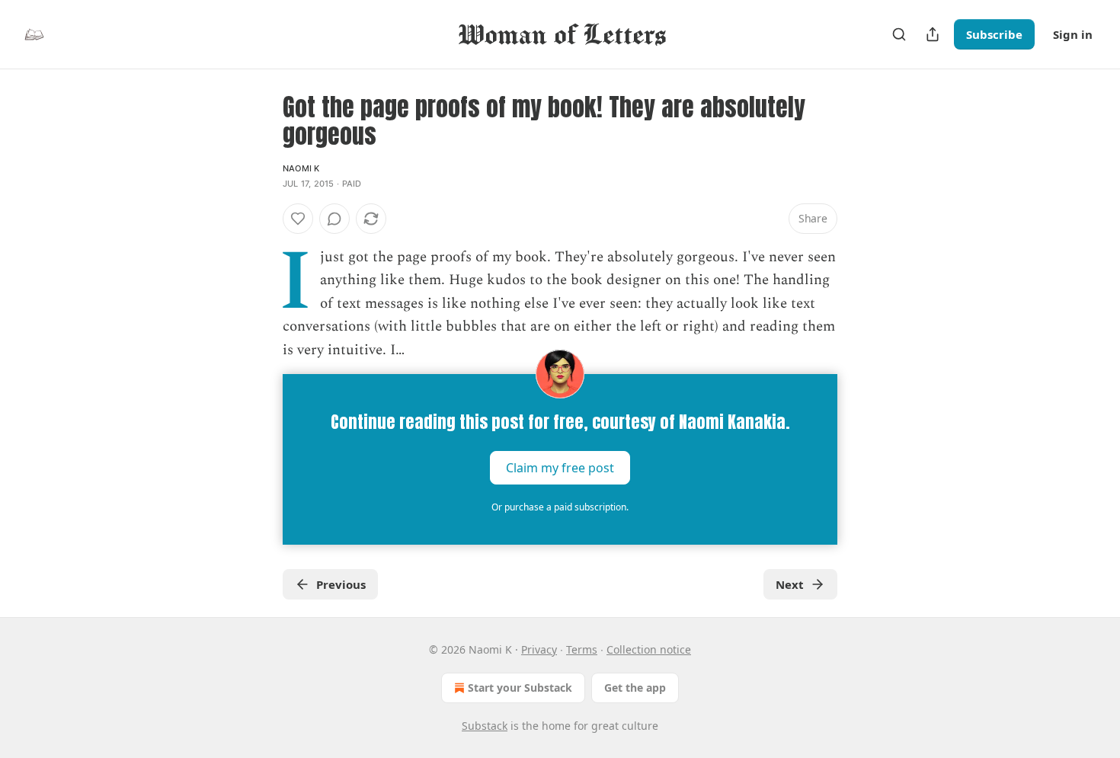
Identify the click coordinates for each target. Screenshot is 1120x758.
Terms (581, 649)
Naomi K (301, 168)
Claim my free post (560, 467)
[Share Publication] (932, 34)
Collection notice (648, 649)
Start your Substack (520, 687)
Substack (484, 725)
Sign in (1073, 34)
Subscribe (994, 34)
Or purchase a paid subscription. (560, 507)
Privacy (539, 649)
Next (790, 584)
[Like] (298, 218)
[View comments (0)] (334, 218)
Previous (341, 584)
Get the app (635, 687)
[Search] (899, 34)
